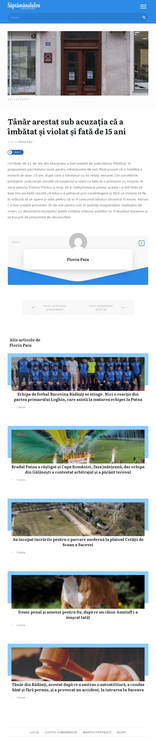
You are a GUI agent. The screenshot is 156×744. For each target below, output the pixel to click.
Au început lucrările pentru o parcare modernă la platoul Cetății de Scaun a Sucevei (78, 529)
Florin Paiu (21, 345)
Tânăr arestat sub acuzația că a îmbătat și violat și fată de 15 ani (67, 126)
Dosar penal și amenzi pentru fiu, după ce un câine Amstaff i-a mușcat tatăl (78, 601)
